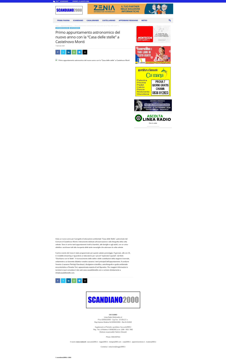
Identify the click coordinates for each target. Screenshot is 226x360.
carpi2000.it (127, 342)
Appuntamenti (75, 28)
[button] (169, 20)
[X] (63, 52)
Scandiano (78, 20)
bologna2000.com (115, 342)
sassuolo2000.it (92, 342)
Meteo (144, 20)
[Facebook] (57, 52)
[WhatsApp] (74, 52)
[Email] (85, 52)
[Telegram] (79, 52)
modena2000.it (151, 342)
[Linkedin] (68, 52)
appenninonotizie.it (138, 342)
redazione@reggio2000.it (117, 347)
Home (57, 25)
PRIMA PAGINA (63, 20)
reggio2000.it (103, 342)
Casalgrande (93, 20)
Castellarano (108, 20)
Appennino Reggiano (128, 20)
